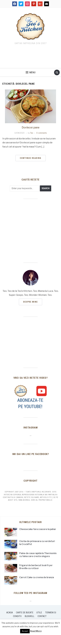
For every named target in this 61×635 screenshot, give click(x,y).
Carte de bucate (24, 612)
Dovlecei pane (30, 127)
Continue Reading (30, 158)
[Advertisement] (30, 57)
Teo (31, 133)
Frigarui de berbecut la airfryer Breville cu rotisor (36, 567)
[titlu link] (30, 396)
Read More (36, 631)
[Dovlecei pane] (30, 106)
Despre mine (30, 302)
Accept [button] (25, 631)
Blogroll (29, 616)
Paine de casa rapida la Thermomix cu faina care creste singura (38, 555)
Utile (39, 612)
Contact (42, 616)
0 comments (41, 133)
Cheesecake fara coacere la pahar (37, 529)
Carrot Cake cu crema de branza (36, 577)
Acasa (9, 612)
